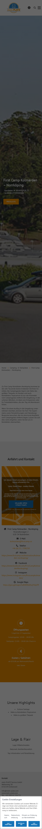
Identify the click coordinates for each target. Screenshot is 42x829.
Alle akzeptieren (8, 824)
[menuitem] (7, 816)
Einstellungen (21, 824)
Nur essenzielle (34, 824)
